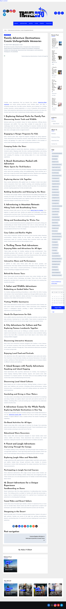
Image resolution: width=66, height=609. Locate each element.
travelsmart (55, 247)
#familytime (37, 48)
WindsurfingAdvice (56, 272)
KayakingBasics (55, 200)
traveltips (54, 250)
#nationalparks (30, 50)
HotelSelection (55, 192)
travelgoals (54, 242)
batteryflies (54, 283)
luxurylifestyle (55, 211)
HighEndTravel (55, 186)
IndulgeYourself (55, 197)
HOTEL (31, 23)
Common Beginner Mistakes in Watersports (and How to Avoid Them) (55, 42)
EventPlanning (55, 172)
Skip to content (3, 0)
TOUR (36, 23)
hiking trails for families (37, 210)
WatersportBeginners (56, 258)
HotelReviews (55, 189)
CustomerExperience (56, 164)
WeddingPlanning (55, 264)
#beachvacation (19, 46)
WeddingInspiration (56, 261)
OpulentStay (55, 222)
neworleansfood (55, 219)
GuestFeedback (55, 181)
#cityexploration (27, 46)
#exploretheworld (8, 48)
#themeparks (7, 51)
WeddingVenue (55, 269)
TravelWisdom (55, 253)
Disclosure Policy (55, 137)
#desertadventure (35, 46)
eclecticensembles (56, 170)
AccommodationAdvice (57, 153)
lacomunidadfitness (56, 281)
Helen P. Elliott (9, 44)
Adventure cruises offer (15, 414)
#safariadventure (38, 50)
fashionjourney (55, 178)
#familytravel (7, 50)
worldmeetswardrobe (56, 275)
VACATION (49, 23)
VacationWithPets (56, 255)
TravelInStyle (55, 244)
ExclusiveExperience (56, 175)
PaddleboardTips (55, 225)
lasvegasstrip (55, 203)
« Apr (53, 312)
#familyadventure (17, 48)
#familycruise (24, 48)
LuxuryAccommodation (57, 206)
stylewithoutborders (56, 236)
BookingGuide (55, 156)
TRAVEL (42, 23)
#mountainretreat (22, 50)
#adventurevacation (10, 46)
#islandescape (14, 50)
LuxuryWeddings (55, 217)
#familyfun (31, 48)
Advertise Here (55, 140)
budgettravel (55, 161)
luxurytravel (55, 214)
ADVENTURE (23, 23)
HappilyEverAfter (56, 183)
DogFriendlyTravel (56, 167)
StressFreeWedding (56, 233)
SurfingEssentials (56, 239)
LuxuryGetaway (55, 208)
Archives (53, 121)
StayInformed (55, 228)
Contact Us (54, 144)
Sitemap (53, 133)
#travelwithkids (14, 51)
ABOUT (16, 23)
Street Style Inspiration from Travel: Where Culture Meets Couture (54, 55)
